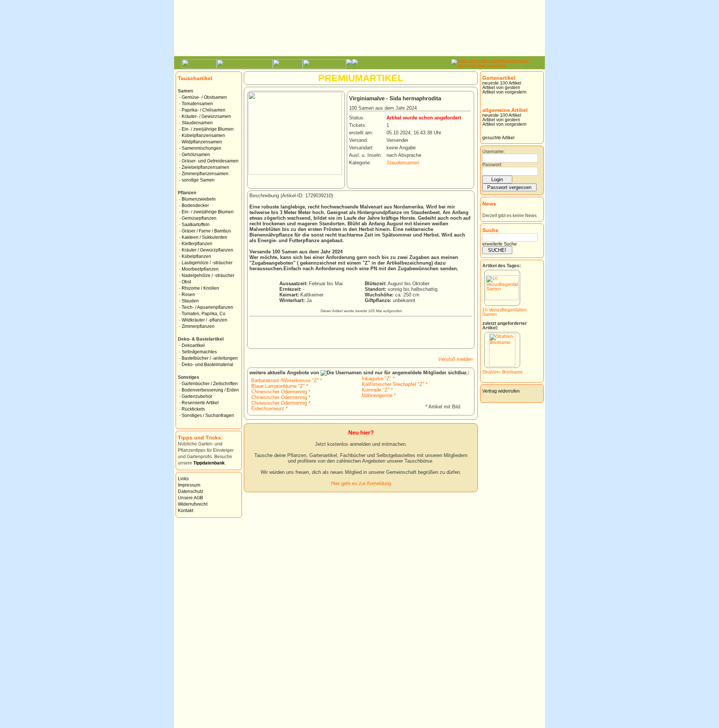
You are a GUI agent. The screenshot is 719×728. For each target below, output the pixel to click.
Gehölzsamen (196, 154)
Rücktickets (193, 409)
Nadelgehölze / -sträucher (208, 275)
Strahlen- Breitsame (502, 372)
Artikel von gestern (501, 87)
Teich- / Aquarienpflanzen (207, 307)
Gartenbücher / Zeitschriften (210, 383)
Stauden (190, 301)
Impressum (189, 485)
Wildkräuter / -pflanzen (204, 320)
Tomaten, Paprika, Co (203, 313)
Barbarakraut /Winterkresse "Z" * (286, 380)
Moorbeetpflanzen (200, 269)
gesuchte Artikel (498, 137)
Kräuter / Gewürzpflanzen (207, 250)
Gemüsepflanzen (199, 218)
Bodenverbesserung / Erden (210, 390)
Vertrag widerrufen (501, 391)
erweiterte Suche (499, 244)
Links (183, 478)
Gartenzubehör (197, 396)
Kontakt (185, 510)
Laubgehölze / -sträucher (207, 263)
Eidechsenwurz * (269, 408)
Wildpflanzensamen (202, 142)
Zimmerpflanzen (198, 326)
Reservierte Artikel (200, 402)
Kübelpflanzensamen (203, 135)
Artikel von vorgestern (504, 92)
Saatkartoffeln (196, 224)
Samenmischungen (201, 148)
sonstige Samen (198, 180)
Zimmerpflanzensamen (205, 173)
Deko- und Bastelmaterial (207, 364)
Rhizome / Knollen (200, 288)
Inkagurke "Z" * (378, 378)
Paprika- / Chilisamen (203, 110)
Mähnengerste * (379, 395)
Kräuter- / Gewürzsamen (206, 116)
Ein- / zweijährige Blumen (208, 129)
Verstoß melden (455, 359)
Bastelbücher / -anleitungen (210, 358)
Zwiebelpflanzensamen (205, 167)
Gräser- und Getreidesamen (210, 161)
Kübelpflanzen (196, 256)
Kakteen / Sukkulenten (204, 237)
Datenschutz (190, 491)
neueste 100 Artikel (501, 83)
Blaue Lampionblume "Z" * (279, 386)
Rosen (188, 294)
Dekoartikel (193, 345)
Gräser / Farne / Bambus (206, 231)
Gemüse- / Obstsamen (204, 97)
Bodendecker (195, 205)
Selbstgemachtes (199, 352)
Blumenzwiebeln (199, 199)
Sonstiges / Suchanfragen (208, 415)
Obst (186, 282)
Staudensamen (197, 123)
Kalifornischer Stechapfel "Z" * (395, 384)
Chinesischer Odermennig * (280, 392)
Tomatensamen (197, 103)
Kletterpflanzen (197, 243)
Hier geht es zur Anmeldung (361, 483)
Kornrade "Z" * (377, 390)
